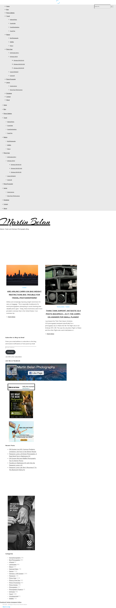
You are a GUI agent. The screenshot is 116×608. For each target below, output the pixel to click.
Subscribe (10, 352)
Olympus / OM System (16, 573)
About (8, 100)
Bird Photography (14, 38)
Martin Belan (25, 221)
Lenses (8, 82)
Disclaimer (9, 93)
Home (8, 6)
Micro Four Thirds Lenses (16, 89)
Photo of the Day (14, 580)
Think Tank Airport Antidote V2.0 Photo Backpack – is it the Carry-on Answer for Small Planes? (63, 314)
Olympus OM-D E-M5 (19, 68)
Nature (8, 34)
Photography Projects (16, 589)
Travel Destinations (14, 27)
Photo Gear (9, 49)
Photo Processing (11, 79)
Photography (13, 587)
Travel (8, 16)
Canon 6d (12, 75)
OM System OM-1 (14, 52)
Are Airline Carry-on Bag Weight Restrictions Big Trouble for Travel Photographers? (24, 294)
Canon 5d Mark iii (14, 72)
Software (12, 592)
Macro (11, 45)
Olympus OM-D (14, 56)
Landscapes (12, 564)
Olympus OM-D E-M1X (19, 64)
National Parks (13, 19)
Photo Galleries (10, 13)
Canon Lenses (13, 86)
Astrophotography (14, 558)
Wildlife (12, 42)
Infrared (11, 562)
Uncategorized (13, 596)
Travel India (12, 23)
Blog (7, 9)
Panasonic (12, 576)
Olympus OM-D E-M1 (19, 60)
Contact (8, 96)
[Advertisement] (58, 249)
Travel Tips (12, 31)
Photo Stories (13, 585)
